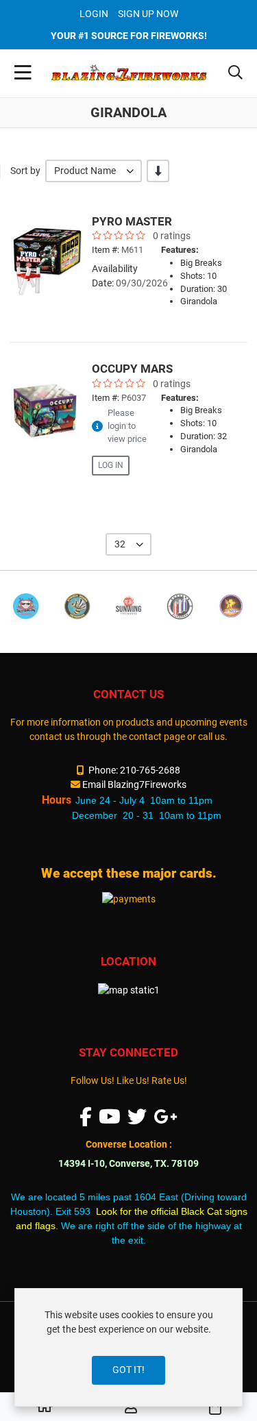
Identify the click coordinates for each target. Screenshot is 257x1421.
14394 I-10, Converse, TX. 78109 (128, 1163)
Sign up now (148, 13)
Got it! (128, 1369)
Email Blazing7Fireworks (134, 784)
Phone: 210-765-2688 (134, 770)
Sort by (25, 170)
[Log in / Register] (131, 1407)
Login (93, 13)
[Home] (45, 1407)
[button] (235, 73)
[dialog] (128, 1347)
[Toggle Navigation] (23, 73)
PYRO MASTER (132, 221)
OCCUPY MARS (132, 368)
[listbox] (93, 171)
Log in (110, 465)
